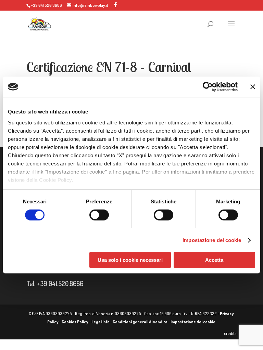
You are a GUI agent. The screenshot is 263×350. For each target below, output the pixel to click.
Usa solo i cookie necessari (130, 260)
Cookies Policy (75, 321)
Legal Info (100, 321)
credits (230, 333)
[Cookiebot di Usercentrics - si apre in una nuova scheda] (208, 87)
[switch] (99, 215)
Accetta (214, 260)
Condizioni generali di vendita (140, 321)
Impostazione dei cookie (212, 240)
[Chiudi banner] (252, 86)
